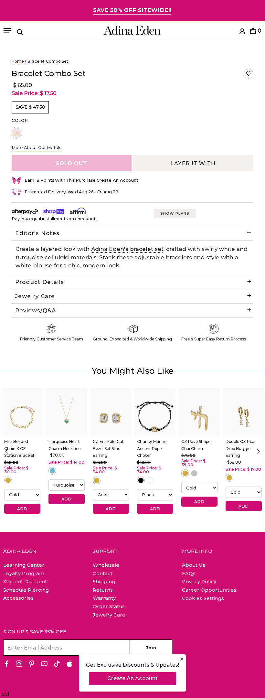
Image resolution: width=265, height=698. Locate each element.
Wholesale (106, 565)
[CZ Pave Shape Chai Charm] (199, 411)
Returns (103, 590)
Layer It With (193, 163)
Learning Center (23, 565)
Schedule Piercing (26, 590)
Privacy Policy (199, 581)
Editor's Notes (37, 233)
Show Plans (174, 213)
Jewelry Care (35, 296)
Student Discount (25, 581)
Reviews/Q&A (35, 310)
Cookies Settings (203, 598)
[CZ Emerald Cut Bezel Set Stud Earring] (110, 411)
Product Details (39, 282)
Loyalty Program (23, 573)
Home (18, 61)
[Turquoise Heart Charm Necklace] (66, 411)
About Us (193, 565)
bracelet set (147, 249)
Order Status (109, 606)
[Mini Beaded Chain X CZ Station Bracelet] (22, 411)
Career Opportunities (209, 590)
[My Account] (242, 32)
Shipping (104, 581)
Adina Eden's (109, 249)
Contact (102, 573)
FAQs (189, 573)
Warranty (104, 598)
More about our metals (36, 147)
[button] (248, 74)
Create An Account (132, 678)
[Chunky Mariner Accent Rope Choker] (154, 411)
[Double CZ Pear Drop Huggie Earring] (243, 411)
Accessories (18, 598)
